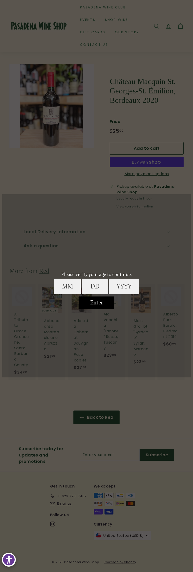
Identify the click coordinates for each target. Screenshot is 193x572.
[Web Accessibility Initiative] (9, 559)
